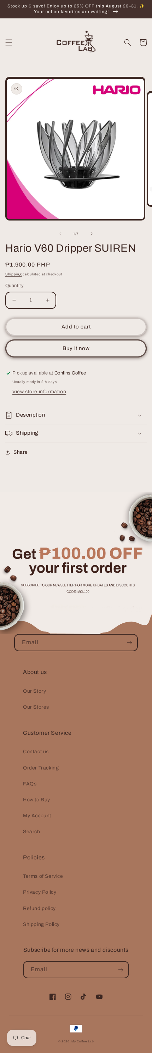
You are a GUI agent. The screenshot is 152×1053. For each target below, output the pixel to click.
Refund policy (39, 908)
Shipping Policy (41, 924)
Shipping (13, 274)
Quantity (14, 285)
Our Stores (36, 707)
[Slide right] (91, 233)
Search (31, 831)
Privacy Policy (39, 892)
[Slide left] (60, 233)
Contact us (36, 751)
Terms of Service (43, 876)
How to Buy (36, 799)
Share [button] (20, 452)
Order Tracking (41, 768)
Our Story (34, 691)
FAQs (29, 783)
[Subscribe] (129, 642)
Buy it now (76, 348)
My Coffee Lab (82, 1041)
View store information (39, 391)
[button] (9, 42)
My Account (37, 815)
